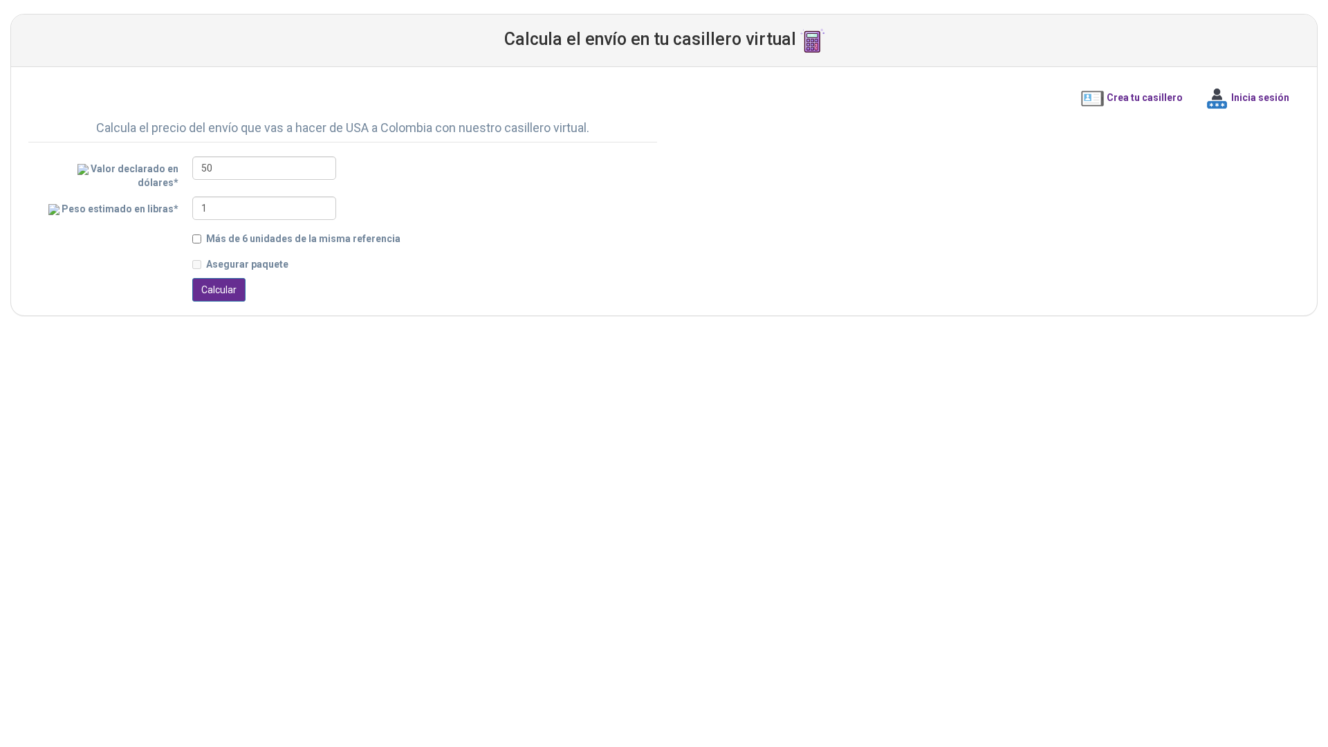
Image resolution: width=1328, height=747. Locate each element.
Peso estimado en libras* (118, 208)
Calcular (219, 289)
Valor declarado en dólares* (133, 175)
